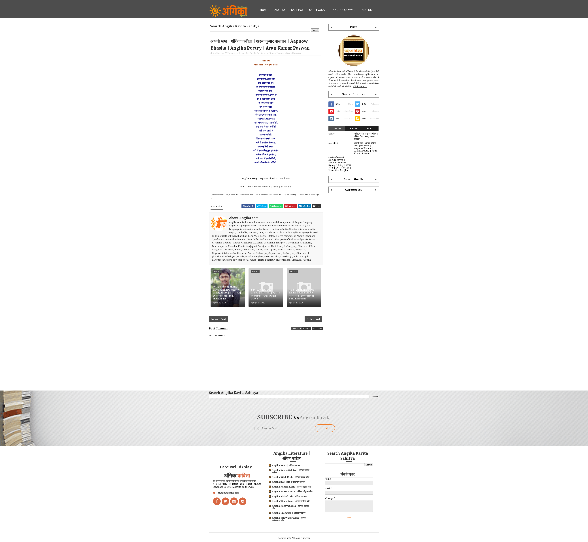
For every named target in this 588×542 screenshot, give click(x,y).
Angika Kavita (256, 53)
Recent (353, 128)
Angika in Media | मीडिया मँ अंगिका (288, 482)
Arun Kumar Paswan (274, 53)
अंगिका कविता (296, 53)
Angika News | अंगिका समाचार (286, 465)
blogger (296, 328)
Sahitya (297, 10)
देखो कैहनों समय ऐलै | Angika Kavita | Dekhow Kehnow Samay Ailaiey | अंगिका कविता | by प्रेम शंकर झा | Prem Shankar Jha (227, 292)
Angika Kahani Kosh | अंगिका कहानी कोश (291, 487)
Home (264, 10)
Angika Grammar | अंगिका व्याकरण (288, 513)
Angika (279, 10)
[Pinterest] (242, 501)
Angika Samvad (344, 10)
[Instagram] (234, 501)
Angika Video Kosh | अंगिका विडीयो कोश (291, 501)
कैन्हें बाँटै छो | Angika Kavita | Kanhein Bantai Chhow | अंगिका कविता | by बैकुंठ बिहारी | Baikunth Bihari (302, 294)
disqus (306, 328)
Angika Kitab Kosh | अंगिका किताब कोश (290, 477)
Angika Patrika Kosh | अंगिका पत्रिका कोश (292, 491)
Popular (336, 128)
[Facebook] (217, 501)
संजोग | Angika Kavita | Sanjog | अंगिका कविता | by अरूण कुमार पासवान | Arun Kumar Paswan (265, 294)
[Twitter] (225, 501)
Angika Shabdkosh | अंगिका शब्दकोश (289, 496)
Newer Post (218, 319)
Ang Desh (368, 10)
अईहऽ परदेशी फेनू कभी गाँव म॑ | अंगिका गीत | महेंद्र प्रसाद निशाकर (366, 136)
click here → (360, 86)
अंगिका (287, 53)
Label (370, 128)
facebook (317, 328)
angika (245, 53)
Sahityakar (318, 10)
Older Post (313, 319)
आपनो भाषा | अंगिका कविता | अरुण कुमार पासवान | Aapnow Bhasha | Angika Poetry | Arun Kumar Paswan (366, 148)
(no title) (333, 143)
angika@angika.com (228, 493)
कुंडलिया (331, 134)
